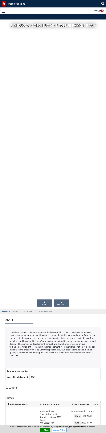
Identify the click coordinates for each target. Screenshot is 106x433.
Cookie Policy (59, 430)
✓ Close (45, 430)
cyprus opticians (16, 3)
